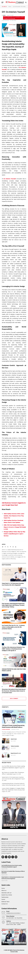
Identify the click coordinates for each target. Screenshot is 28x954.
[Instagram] (6, 857)
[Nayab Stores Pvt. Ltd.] (5, 755)
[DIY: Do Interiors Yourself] (14, 36)
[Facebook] (2, 857)
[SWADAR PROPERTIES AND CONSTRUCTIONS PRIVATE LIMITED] (14, 660)
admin (4, 15)
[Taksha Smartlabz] (5, 747)
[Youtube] (16, 857)
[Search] (26, 2)
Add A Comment (14, 698)
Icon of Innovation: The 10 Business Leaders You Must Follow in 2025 (14, 17)
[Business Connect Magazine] (15, 2)
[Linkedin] (9, 857)
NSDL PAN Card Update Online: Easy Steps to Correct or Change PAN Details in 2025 (15, 527)
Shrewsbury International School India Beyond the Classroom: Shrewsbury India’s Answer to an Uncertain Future (13, 691)
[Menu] (2, 2)
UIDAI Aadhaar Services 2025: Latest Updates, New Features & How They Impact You (14, 515)
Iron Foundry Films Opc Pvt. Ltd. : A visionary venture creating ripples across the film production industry (13, 627)
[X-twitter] (12, 857)
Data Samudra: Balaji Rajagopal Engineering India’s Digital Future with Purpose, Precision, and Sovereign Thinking (13, 605)
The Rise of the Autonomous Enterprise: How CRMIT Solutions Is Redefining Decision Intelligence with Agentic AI (13, 649)
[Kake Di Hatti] (5, 740)
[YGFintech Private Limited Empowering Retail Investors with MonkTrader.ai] (14, 717)
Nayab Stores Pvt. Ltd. (16, 753)
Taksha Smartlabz (15, 746)
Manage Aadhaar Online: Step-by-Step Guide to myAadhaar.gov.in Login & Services (14, 533)
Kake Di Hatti (14, 739)
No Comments (6, 20)
